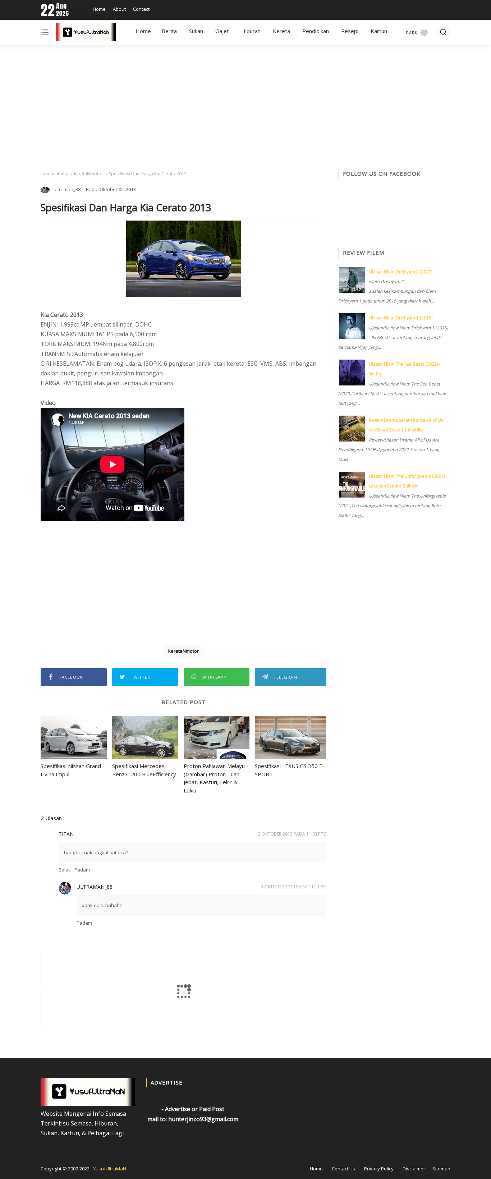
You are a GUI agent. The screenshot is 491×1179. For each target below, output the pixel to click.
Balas (65, 869)
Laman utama (54, 174)
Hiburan (251, 30)
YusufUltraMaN (109, 1168)
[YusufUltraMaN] (86, 33)
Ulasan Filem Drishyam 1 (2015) (400, 318)
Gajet (222, 30)
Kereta (281, 30)
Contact (141, 9)
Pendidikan (315, 30)
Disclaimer (414, 1168)
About (119, 9)
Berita (169, 30)
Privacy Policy (379, 1168)
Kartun (379, 30)
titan (66, 834)
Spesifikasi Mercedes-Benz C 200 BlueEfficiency (144, 770)
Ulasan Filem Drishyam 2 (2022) (400, 272)
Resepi (349, 30)
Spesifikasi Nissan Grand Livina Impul (71, 770)
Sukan (196, 30)
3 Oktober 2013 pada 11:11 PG (293, 887)
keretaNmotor (88, 174)
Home (99, 9)
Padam (82, 869)
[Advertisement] (245, 107)
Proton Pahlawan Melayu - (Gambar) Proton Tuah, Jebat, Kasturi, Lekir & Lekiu (216, 778)
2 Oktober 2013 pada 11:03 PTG (292, 834)
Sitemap (441, 1168)
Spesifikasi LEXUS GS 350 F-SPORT (289, 770)
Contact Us (343, 1168)
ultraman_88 (95, 886)
